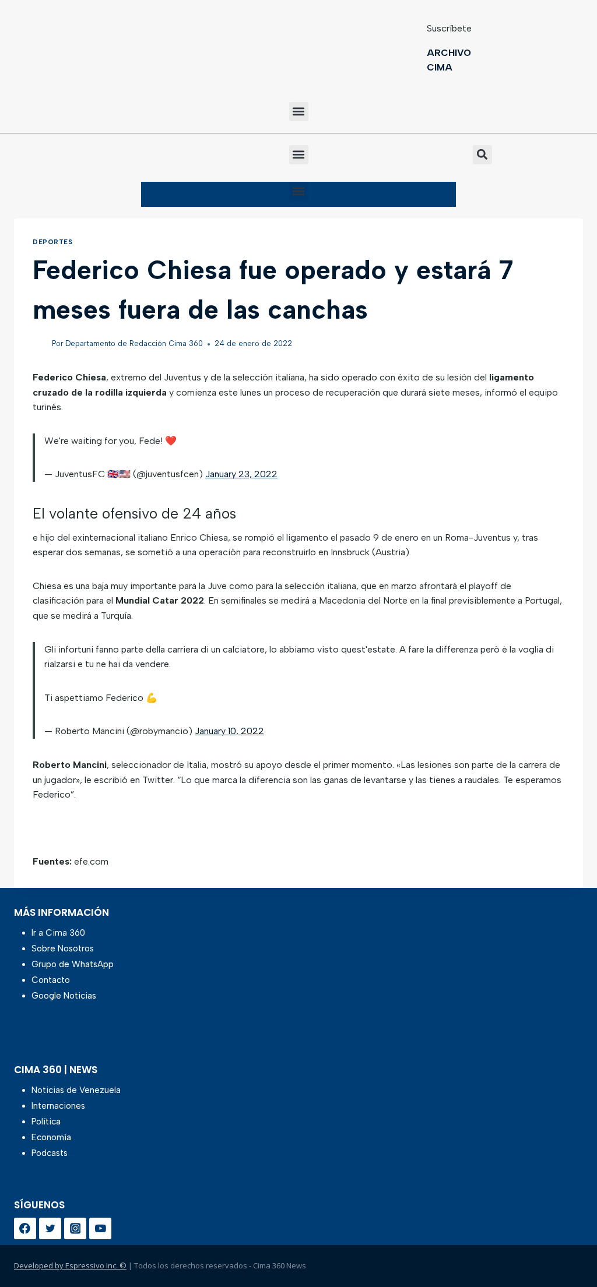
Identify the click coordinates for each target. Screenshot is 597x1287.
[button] (298, 111)
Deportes (52, 242)
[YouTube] (100, 1229)
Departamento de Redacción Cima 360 (134, 343)
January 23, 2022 (241, 473)
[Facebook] (25, 1229)
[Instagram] (75, 1229)
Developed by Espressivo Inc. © (70, 1265)
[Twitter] (50, 1229)
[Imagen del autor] (40, 344)
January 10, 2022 (229, 730)
